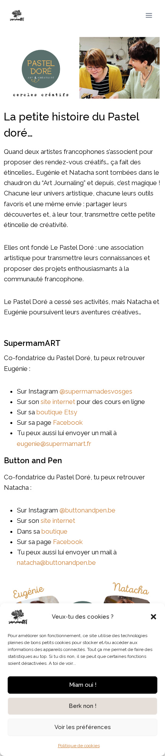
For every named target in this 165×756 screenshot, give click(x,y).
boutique (56, 531)
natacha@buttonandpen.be (56, 562)
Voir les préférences (82, 727)
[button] (153, 617)
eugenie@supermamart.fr (54, 443)
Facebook (68, 422)
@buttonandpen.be (87, 510)
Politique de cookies (79, 745)
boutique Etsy (56, 412)
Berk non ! (82, 706)
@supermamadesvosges (95, 391)
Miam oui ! (82, 684)
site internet (58, 402)
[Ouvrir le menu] (149, 15)
